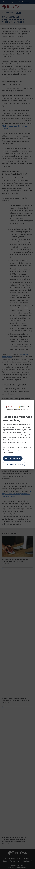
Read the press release (12, 458)
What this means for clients (14, 464)
